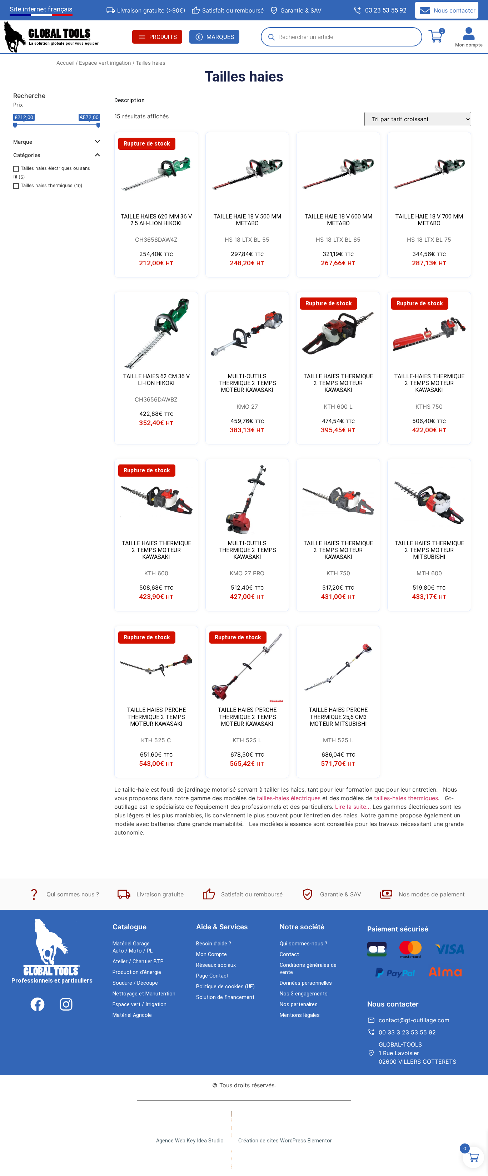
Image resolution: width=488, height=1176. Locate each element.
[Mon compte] (468, 33)
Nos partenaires (299, 1005)
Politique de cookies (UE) (225, 987)
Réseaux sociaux (216, 965)
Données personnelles (306, 983)
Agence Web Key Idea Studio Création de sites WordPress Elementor (244, 1141)
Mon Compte (211, 954)
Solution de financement (225, 997)
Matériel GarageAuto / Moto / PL (133, 947)
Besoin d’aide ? (213, 944)
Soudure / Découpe (135, 983)
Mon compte (469, 45)
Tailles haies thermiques (47, 185)
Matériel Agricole (132, 1015)
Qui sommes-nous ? (303, 944)
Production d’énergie (137, 972)
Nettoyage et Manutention (144, 994)
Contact (289, 954)
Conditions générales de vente (308, 968)
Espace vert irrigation (105, 63)
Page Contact (212, 976)
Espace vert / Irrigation (139, 1005)
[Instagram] (66, 1004)
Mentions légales (300, 1015)
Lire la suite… (353, 806)
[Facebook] (37, 1004)
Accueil (65, 63)
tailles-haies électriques (288, 798)
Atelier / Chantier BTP (138, 962)
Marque (22, 142)
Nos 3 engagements (304, 994)
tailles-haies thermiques (406, 798)
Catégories (26, 155)
